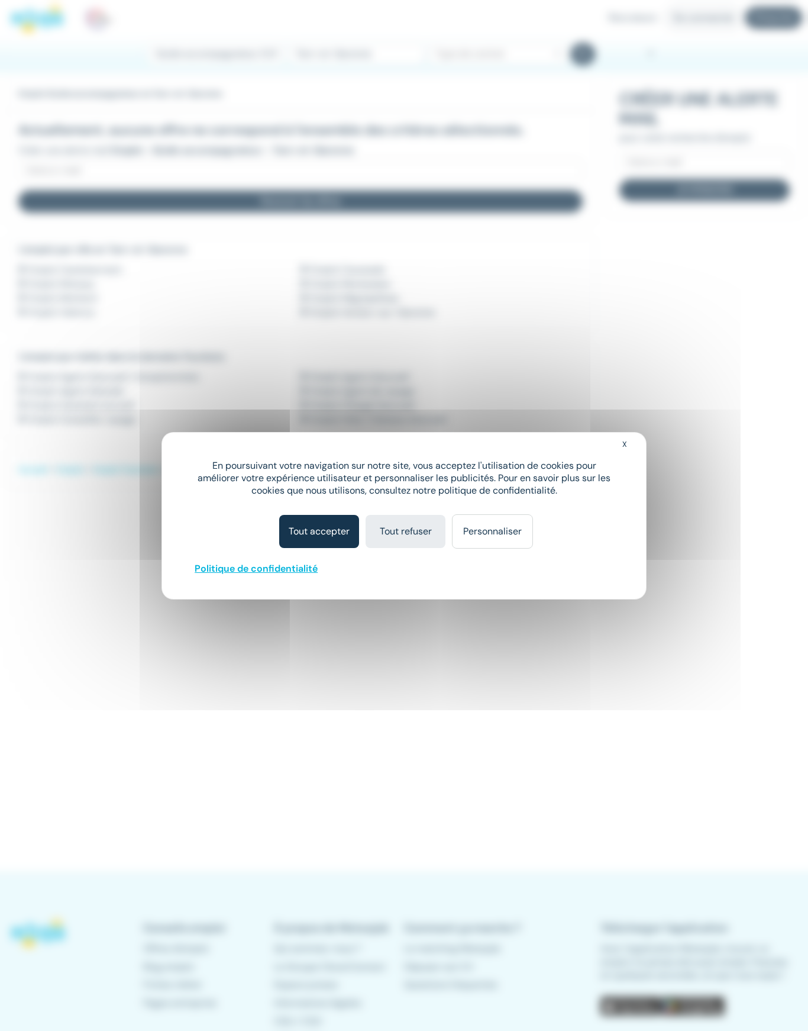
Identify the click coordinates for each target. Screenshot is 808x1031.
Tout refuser (406, 531)
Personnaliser (492, 531)
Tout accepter (319, 531)
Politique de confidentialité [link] (256, 568)
